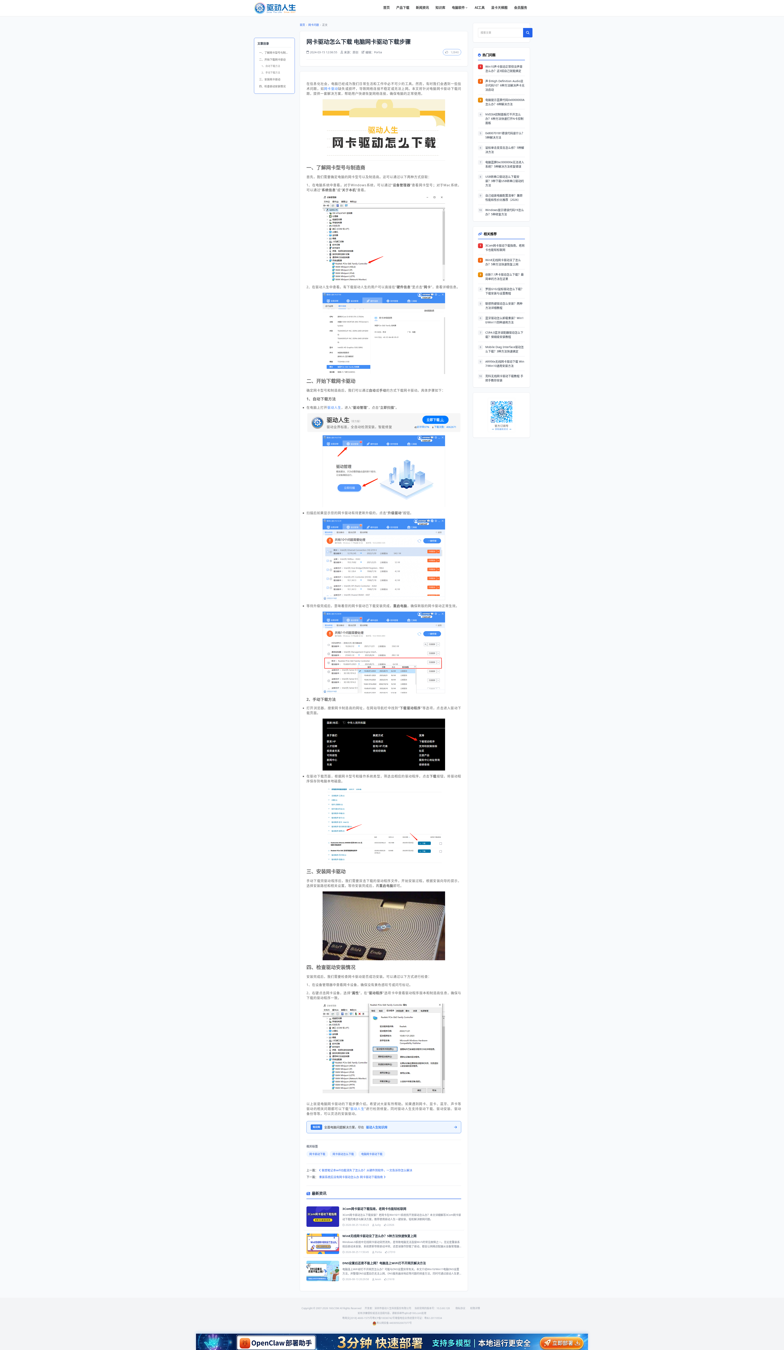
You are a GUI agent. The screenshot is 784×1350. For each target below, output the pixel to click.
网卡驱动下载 (317, 1154)
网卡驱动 (331, 88)
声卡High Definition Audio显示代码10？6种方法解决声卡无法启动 (505, 85)
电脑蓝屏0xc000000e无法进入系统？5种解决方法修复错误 (504, 164)
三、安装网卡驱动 (269, 79)
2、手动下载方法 (271, 72)
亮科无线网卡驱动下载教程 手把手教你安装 (504, 378)
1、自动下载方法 (271, 66)
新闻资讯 (422, 7)
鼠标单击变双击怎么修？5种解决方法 (504, 150)
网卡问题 (313, 25)
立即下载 (433, 420)
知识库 (440, 7)
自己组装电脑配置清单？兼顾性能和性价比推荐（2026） (503, 197)
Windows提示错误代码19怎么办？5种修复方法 (504, 212)
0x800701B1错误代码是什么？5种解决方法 (505, 135)
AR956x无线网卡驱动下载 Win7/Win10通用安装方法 (504, 364)
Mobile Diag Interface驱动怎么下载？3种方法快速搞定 (504, 349)
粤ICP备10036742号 (383, 1318)
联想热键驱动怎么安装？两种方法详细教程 (503, 305)
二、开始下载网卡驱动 (272, 59)
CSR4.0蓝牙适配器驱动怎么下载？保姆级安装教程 (504, 335)
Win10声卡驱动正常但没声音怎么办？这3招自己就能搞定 (503, 69)
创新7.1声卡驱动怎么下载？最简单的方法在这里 (504, 276)
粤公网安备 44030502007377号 (394, 1323)
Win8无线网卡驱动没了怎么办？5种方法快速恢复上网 (379, 1236)
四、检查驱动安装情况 (272, 86)
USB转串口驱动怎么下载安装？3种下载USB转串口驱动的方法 (504, 181)
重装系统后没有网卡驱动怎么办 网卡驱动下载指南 (351, 1177)
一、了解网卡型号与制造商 (275, 52)
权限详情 (475, 1308)
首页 (386, 7)
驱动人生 (334, 407)
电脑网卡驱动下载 (371, 1154)
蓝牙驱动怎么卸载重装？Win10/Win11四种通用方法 (504, 320)
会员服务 (520, 7)
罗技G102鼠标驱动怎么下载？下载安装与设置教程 (504, 291)
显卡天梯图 (499, 7)
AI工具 (480, 7)
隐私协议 (460, 1308)
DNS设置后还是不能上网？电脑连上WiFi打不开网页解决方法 (384, 1263)
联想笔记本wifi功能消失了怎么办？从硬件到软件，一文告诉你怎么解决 (366, 1170)
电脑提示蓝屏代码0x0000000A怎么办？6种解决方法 (505, 102)
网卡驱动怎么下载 (343, 1154)
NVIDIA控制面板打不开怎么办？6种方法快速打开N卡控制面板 (504, 118)
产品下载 (402, 7)
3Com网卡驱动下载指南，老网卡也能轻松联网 (374, 1209)
